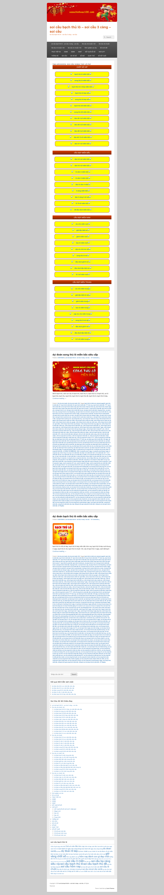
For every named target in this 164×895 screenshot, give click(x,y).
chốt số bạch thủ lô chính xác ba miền (67, 575)
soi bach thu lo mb (74, 618)
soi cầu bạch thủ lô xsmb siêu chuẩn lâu (80, 487)
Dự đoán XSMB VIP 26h (93, 851)
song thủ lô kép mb (82, 99)
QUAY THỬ (91, 56)
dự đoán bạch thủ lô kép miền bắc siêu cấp (64, 694)
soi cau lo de (63, 861)
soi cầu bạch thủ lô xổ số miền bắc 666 (81, 480)
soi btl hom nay (91, 618)
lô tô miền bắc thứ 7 (101, 453)
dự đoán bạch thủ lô (96, 592)
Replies (61, 506)
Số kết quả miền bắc (60, 831)
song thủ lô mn (82, 255)
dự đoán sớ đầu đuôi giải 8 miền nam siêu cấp (67, 785)
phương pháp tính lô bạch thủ (60, 618)
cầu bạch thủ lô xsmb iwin (77, 570)
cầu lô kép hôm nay (76, 419)
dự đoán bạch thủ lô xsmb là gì (65, 448)
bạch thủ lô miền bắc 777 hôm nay (84, 405)
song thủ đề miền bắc (82, 112)
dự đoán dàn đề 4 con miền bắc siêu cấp (63, 686)
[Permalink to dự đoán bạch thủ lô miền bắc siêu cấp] (63, 544)
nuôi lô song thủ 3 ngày (83, 463)
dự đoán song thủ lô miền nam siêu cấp (65, 789)
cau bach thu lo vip (83, 565)
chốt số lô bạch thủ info (95, 432)
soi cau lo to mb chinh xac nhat (72, 648)
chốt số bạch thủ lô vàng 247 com (95, 429)
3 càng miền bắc (82, 191)
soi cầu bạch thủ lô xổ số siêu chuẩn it (66, 482)
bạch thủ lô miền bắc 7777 (100, 405)
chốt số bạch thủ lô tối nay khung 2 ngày (75, 429)
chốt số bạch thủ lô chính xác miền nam (86, 422)
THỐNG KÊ (54, 56)
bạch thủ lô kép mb (82, 93)
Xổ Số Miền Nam (60, 873)
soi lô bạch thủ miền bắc (97, 502)
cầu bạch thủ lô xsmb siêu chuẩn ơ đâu (75, 571)
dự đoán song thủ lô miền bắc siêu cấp (75, 354)
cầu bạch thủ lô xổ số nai (87, 566)
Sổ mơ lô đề (103, 48)
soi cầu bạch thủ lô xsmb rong (73, 485)
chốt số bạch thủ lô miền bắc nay (73, 425)
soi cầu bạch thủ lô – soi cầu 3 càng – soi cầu (80, 29)
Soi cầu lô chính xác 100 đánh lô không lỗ (69, 869)
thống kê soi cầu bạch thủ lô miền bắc (89, 662)
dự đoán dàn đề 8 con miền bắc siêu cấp (65, 725)
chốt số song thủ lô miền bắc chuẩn (99, 436)
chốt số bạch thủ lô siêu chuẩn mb (97, 582)
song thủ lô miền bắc (82, 80)
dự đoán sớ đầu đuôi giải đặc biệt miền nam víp (67, 787)
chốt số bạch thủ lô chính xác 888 (84, 420)
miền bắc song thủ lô (84, 459)
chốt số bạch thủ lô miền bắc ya (91, 425)
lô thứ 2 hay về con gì (65, 453)
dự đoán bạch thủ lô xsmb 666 (66, 444)
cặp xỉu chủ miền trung (82, 314)
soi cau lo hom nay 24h (103, 489)
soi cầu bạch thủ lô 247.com (75, 465)
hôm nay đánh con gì (72, 857)
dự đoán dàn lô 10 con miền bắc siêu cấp (65, 731)
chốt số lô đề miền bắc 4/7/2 (92, 587)
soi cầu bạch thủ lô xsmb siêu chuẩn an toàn (86, 643)
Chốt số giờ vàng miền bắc (58, 846)
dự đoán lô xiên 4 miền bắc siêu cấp (64, 745)
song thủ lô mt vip (82, 320)
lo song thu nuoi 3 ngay (86, 451)
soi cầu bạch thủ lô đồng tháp (81, 466)
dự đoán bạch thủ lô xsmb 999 (99, 444)
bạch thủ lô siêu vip (73, 408)
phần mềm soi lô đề (60, 614)
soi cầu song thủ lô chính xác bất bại (97, 490)
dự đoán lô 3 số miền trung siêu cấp (64, 763)
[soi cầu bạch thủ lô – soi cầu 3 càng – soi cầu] (82, 21)
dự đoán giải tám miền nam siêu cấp (64, 781)
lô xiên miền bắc (71, 456)
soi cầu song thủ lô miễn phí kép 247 (65, 497)
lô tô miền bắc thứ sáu (68, 454)
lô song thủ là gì (80, 449)
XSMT (80, 52)
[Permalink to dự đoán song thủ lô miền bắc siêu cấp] (75, 391)
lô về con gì (85, 606)
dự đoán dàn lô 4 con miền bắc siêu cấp (65, 733)
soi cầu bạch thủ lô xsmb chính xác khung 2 (77, 483)
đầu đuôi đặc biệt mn (82, 268)
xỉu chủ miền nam (82, 224)
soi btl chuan (82, 618)
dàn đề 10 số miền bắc (82, 137)
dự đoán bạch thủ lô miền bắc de (96, 441)
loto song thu (102, 458)
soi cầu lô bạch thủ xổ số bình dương (87, 489)
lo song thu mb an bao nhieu (101, 449)
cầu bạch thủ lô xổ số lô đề (82, 412)
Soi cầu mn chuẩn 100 (74, 48)
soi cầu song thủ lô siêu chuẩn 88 (78, 499)
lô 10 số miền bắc (82, 203)
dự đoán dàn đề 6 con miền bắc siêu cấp (65, 723)
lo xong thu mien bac (80, 458)
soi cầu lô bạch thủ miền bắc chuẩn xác (65, 489)
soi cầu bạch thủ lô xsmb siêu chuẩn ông (75, 645)
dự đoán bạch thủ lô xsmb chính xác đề (95, 600)
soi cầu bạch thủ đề (95, 863)
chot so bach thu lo (58, 573)
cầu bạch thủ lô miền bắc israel (74, 410)
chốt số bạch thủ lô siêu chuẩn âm (93, 580)
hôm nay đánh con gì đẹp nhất (94, 856)
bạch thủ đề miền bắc (82, 106)
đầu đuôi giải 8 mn (82, 262)
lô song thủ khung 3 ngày (69, 449)
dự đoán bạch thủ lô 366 (61, 439)
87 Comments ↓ (95, 358)
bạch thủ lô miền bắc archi (68, 559)
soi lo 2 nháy (67, 871)
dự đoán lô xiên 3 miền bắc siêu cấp (62, 692)
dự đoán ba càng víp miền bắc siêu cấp (65, 711)
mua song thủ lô (68, 461)
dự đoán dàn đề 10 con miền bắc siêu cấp (65, 727)
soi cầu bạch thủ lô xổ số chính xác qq (94, 478)
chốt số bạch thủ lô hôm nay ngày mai (91, 424)
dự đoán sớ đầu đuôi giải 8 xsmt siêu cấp (65, 765)
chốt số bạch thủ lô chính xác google (65, 422)
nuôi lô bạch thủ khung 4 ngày (70, 612)
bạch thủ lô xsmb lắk (95, 408)
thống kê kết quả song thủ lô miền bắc (85, 504)
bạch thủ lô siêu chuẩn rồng (60, 408)
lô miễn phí (59, 604)
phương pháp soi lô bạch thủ (101, 616)
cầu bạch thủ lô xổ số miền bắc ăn (99, 412)
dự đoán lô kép (69, 851)
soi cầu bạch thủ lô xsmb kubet (97, 483)
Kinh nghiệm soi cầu (91, 48)
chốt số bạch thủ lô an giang (70, 573)
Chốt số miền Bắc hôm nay (74, 846)
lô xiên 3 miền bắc (82, 178)
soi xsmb (81, 871)
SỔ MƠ (82, 56)
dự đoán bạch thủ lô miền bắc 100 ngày (97, 439)
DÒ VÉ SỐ (73, 56)
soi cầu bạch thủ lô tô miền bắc (75, 633)
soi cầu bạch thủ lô (71, 863)
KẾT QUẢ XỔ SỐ (90, 52)
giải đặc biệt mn (82, 230)
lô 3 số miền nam (82, 274)
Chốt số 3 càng (95, 419)
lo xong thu (63, 458)
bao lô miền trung (82, 308)
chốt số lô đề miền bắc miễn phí (69, 434)
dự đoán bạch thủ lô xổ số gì (90, 442)
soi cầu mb (87, 869)
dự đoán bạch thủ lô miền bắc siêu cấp (75, 516)
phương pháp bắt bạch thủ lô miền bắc (92, 614)
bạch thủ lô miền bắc (82, 74)
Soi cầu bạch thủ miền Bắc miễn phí (96, 645)
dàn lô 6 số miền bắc (82, 159)
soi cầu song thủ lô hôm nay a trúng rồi (81, 494)
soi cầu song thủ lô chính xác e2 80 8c (79, 492)
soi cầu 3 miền (75, 861)
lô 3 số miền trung (82, 339)
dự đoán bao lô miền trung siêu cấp (64, 755)
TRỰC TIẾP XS (56, 52)
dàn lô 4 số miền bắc (82, 143)
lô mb (54, 604)
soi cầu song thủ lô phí (62, 499)
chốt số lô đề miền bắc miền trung (87, 434)
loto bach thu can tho (74, 607)
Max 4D (56, 815)
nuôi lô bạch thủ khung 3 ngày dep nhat (91, 611)
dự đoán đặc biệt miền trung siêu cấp (64, 759)
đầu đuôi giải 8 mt (82, 326)
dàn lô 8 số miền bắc (82, 165)
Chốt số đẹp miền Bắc (91, 846)
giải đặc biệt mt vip (82, 295)
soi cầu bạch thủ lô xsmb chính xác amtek (81, 640)
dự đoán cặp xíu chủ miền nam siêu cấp (65, 777)
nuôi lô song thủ (94, 461)
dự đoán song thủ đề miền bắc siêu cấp (65, 751)
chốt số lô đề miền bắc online (86, 589)
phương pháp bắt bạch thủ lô (74, 614)
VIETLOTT (102, 52)
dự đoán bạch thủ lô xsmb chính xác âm (83, 446)
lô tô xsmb (79, 606)
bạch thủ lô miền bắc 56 (67, 405)
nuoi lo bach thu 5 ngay (61, 611)
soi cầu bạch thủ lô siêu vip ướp (84, 475)
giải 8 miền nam (82, 236)
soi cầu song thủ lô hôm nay (62, 494)
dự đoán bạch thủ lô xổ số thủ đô (98, 597)
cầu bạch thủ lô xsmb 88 (86, 413)
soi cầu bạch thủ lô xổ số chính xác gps (72, 478)
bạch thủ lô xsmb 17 (84, 408)
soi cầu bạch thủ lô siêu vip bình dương (84, 473)
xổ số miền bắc (98, 871)
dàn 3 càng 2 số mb (82, 197)
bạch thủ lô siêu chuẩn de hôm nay (86, 407)
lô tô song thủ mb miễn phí (94, 454)
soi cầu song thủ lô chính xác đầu (71, 650)
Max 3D (56, 813)
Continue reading (59, 398)
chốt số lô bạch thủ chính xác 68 (99, 430)
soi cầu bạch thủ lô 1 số (61, 465)
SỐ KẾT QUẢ (102, 56)
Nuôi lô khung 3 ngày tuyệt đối (81, 461)
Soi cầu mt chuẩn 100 (58, 48)
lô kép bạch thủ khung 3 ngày (102, 602)
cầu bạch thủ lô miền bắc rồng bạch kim (94, 410)
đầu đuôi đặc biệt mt (82, 333)
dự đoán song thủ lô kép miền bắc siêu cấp (66, 747)
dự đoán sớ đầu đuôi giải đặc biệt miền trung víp (67, 767)
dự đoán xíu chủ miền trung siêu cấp (64, 771)
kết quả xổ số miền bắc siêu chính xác (75, 859)
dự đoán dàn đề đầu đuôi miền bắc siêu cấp (66, 729)
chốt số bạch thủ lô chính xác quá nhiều (74, 577)
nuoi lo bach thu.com (84, 612)
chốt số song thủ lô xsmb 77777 (85, 437)
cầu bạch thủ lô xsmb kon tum (63, 417)
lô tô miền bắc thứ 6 (90, 453)
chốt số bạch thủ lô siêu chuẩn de (70, 427)
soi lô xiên (75, 871)
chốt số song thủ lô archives (64, 436)
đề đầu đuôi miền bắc (82, 210)
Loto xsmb (95, 607)
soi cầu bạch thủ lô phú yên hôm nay (100, 471)
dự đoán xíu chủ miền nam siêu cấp (64, 791)
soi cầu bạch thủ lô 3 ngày (93, 619)
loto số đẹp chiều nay (92, 458)
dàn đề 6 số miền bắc (82, 125)
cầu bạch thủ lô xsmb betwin (101, 413)
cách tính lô (54, 849)
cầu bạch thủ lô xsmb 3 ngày (72, 413)
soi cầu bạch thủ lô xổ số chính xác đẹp (81, 635)
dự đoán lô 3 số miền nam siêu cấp (64, 783)
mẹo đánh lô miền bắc (72, 459)
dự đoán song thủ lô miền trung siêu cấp (65, 769)
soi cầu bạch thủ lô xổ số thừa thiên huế (88, 482)
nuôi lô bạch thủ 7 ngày (74, 611)
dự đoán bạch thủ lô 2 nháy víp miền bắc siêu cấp (68, 709)
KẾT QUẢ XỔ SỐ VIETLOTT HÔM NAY (65, 809)
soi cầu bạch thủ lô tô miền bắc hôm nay (66, 477)
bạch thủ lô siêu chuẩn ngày (103, 407)
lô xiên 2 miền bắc (82, 172)
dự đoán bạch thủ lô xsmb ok (81, 448)
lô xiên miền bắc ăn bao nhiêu (84, 456)
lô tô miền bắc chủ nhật (78, 453)
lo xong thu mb (71, 458)
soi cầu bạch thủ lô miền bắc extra (98, 470)
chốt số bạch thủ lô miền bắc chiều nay (94, 578)
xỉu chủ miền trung (82, 289)
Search (74, 674)
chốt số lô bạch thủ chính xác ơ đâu (100, 585)
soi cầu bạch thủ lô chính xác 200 (81, 621)
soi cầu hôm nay (71, 866)
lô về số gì (91, 606)
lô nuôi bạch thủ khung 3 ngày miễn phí (85, 604)
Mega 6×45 (57, 811)
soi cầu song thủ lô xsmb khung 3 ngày (79, 502)
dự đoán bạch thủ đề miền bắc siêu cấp (65, 713)
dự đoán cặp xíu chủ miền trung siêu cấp (65, 757)
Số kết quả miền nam (60, 835)
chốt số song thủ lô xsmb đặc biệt (82, 592)
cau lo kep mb (86, 419)
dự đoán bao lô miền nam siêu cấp (63, 775)
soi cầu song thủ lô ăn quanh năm (78, 490)
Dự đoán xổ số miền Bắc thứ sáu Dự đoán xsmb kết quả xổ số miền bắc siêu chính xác (79, 854)
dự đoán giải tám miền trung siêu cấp (64, 761)
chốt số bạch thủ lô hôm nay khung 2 (70, 424)
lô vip (56, 456)
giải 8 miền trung (82, 301)
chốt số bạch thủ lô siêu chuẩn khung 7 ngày (91, 427)
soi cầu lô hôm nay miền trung (61, 490)
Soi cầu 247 (104, 618)
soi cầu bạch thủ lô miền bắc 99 (96, 468)
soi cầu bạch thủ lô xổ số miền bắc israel (73, 638)
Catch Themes (110, 888)
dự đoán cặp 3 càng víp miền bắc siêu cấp (66, 719)
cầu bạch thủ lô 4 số (60, 410)
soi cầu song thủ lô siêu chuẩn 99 (96, 499)
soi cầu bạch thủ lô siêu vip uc (68, 475)
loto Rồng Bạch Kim (86, 607)
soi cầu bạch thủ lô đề (66, 466)
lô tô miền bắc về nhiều (80, 454)
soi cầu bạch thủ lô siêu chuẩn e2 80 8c (63, 473)
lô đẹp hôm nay (92, 859)
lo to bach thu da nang (102, 604)
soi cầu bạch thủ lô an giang (91, 465)
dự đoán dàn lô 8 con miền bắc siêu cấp (65, 739)
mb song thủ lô (62, 459)
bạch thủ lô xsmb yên (78, 563)
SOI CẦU (64, 56)
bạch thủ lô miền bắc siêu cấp (84, 559)
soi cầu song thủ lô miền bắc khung (64, 495)
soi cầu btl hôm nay (59, 647)
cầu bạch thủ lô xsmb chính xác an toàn (63, 415)
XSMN (73, 52)
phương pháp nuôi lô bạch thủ (85, 616)
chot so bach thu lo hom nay (93, 577)
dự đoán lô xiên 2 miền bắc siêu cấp (64, 741)
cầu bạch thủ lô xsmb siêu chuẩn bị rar (82, 417)
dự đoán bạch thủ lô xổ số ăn (74, 442)
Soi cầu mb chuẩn (104, 44)
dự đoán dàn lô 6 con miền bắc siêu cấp (63, 688)
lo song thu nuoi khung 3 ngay (101, 451)
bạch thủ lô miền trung (70, 407)
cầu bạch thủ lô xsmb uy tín (63, 419)
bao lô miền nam (82, 243)
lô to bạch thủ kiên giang (69, 606)
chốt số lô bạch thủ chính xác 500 (81, 430)
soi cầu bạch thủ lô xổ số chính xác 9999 (88, 477)
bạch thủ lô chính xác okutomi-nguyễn (95, 403)
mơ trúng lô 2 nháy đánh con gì (98, 459)
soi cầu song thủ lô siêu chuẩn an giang (68, 659)
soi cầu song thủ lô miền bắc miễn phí (84, 495)
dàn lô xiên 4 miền (82, 184)
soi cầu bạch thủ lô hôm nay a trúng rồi (76, 468)
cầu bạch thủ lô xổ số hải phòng (66, 412)
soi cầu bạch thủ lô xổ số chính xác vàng (87, 636)
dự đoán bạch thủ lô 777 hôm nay (77, 439)
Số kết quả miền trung (60, 833)
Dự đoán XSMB (82, 851)
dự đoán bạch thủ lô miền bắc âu (78, 441)
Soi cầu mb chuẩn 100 (88, 44)
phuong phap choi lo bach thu (69, 616)
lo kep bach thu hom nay (87, 602)
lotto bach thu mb (59, 609)
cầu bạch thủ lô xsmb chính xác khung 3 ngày (86, 415)
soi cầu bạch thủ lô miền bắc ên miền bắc (78, 470)
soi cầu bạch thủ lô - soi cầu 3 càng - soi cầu (77, 358)
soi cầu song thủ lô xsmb (62, 502)
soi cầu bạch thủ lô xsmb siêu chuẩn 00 (91, 485)
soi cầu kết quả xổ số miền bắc (90, 867)
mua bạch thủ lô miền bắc (71, 609)
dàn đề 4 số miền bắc (82, 118)
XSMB (66, 52)
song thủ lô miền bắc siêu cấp (66, 504)
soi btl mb (98, 618)
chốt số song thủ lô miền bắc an (80, 436)
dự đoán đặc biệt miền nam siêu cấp (64, 779)
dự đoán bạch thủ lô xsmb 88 (82, 444)
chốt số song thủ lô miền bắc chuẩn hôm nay (64, 437)
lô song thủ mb (89, 449)
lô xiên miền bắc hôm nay (100, 456)
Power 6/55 (57, 817)
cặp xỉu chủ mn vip (82, 249)
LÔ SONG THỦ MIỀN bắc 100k (71, 451)
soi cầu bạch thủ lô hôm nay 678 (97, 466)
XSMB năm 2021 (88, 871)
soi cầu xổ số (106, 869)
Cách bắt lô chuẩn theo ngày (104, 846)
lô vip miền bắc (63, 456)
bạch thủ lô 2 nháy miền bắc (82, 87)
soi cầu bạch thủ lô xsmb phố (85, 641)
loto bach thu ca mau (63, 607)
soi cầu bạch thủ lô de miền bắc (99, 621)
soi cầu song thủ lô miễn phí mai (84, 497)
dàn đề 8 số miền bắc (82, 131)
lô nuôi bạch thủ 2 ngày (68, 604)
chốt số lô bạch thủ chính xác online (79, 432)
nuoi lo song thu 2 (103, 461)
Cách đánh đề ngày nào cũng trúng (92, 849)
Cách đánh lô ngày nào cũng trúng (69, 849)
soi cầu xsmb (96, 869)
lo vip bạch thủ (99, 606)
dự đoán (58, 851)
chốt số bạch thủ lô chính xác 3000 (65, 420)
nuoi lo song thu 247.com (69, 463)
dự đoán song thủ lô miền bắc (98, 448)
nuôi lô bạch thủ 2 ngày (85, 609)
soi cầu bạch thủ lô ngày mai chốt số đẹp (79, 471)
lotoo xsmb (101, 607)
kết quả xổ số (60, 859)
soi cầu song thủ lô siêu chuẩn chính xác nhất (82, 500)
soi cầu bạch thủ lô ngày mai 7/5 (68, 628)
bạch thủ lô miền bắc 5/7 (65, 558)
